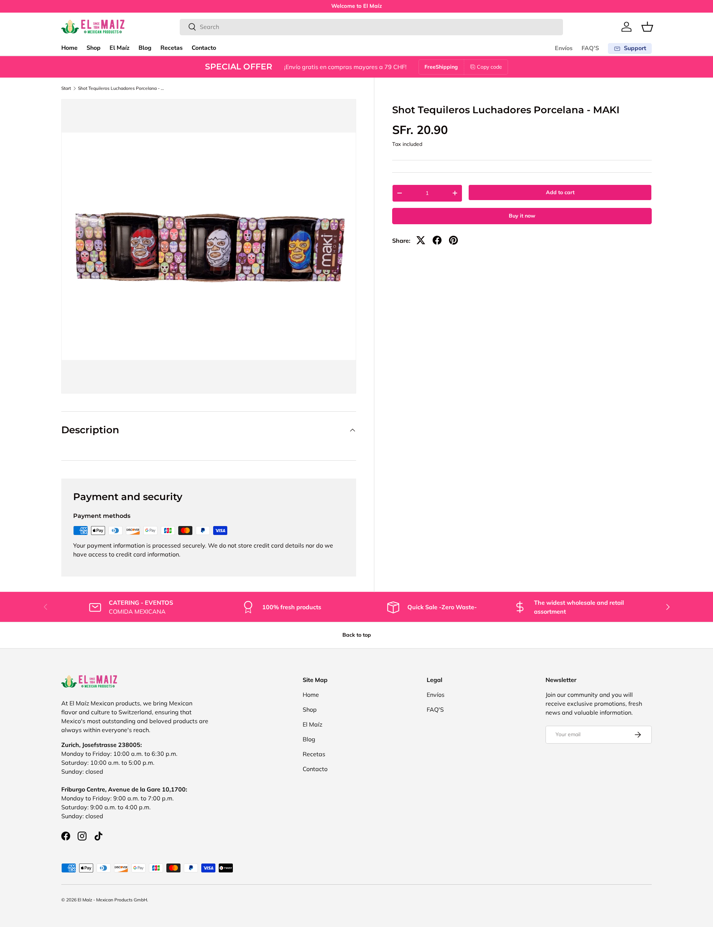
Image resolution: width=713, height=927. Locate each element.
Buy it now (522, 215)
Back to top (356, 634)
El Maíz (120, 48)
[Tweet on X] (421, 240)
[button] (647, 27)
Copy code (489, 66)
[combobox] (371, 27)
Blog (145, 48)
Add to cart (560, 192)
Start (66, 88)
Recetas (171, 48)
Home (69, 48)
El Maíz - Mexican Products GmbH (112, 899)
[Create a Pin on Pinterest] (453, 240)
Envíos (564, 48)
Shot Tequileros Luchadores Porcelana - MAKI (122, 88)
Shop (94, 48)
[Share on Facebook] (437, 240)
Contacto (204, 48)
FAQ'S (590, 48)
